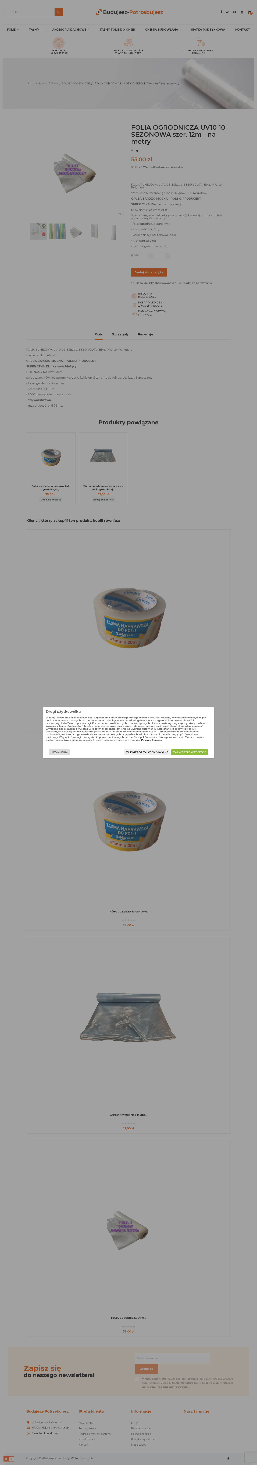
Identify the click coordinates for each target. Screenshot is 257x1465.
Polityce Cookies (151, 740)
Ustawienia (59, 752)
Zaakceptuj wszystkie (189, 752)
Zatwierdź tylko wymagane (147, 752)
